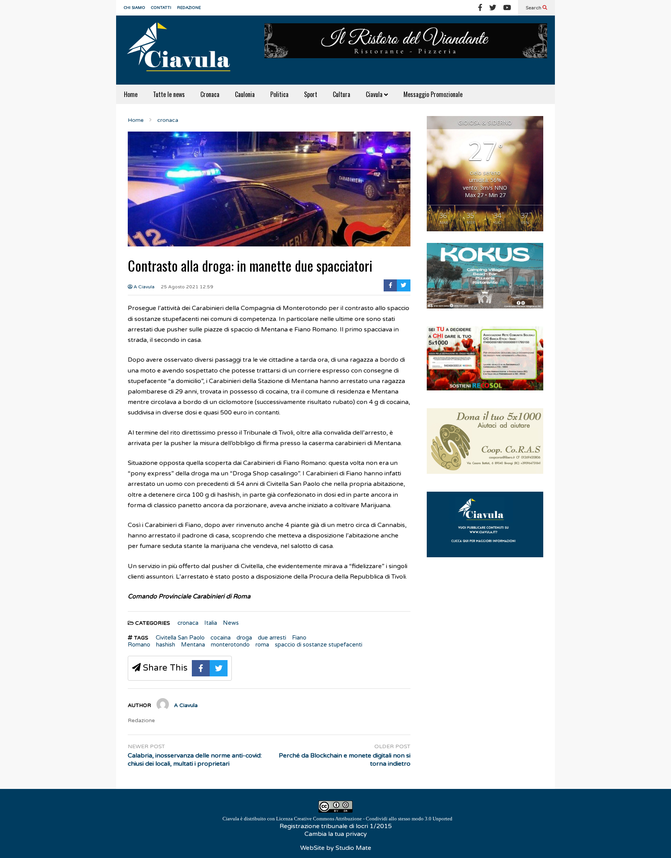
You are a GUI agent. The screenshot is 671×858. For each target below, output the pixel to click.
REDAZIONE (189, 7)
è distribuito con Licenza (337, 819)
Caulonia (245, 94)
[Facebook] (480, 8)
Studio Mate (353, 848)
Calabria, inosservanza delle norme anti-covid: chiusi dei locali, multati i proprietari (195, 760)
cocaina (220, 637)
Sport (310, 94)
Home (130, 94)
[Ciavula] (182, 50)
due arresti (272, 637)
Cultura (341, 94)
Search (534, 7)
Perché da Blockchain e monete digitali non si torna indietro (344, 760)
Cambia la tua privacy (335, 834)
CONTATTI (161, 7)
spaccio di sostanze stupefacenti (318, 644)
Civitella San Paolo (180, 637)
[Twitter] (492, 8)
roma (262, 644)
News (231, 622)
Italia (210, 622)
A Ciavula (143, 286)
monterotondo (230, 644)
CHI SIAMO (134, 7)
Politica (279, 94)
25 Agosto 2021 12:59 (187, 286)
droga (244, 637)
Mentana (193, 644)
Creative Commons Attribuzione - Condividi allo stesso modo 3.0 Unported (373, 819)
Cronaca (209, 94)
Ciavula (375, 94)
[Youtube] (507, 8)
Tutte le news (169, 94)
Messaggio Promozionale (432, 94)
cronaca (187, 622)
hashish (165, 644)
